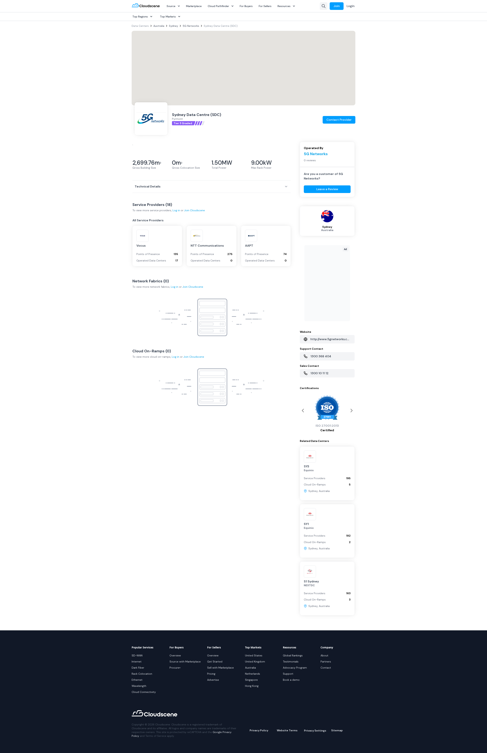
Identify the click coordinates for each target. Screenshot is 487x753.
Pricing (211, 673)
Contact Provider (339, 120)
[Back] (352, 410)
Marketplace (194, 6)
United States (253, 655)
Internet (137, 661)
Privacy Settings (315, 730)
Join (336, 6)
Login (351, 6)
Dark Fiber (138, 667)
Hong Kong (252, 686)
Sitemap (337, 730)
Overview (175, 655)
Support (288, 673)
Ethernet (137, 680)
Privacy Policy (259, 730)
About (324, 655)
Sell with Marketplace (220, 667)
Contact (326, 667)
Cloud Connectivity (144, 692)
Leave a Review (327, 189)
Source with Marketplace (185, 661)
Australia (158, 26)
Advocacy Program (295, 667)
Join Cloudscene (194, 210)
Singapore (251, 680)
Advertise (213, 680)
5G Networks (191, 26)
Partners (326, 661)
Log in (176, 210)
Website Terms (287, 730)
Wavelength (139, 686)
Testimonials (290, 661)
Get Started (214, 661)
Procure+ (175, 667)
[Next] (303, 410)
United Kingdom (255, 661)
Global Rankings (293, 655)
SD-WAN (137, 655)
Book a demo (291, 680)
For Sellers (265, 6)
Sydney (173, 26)
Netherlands (252, 673)
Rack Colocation (142, 673)
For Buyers (246, 6)
